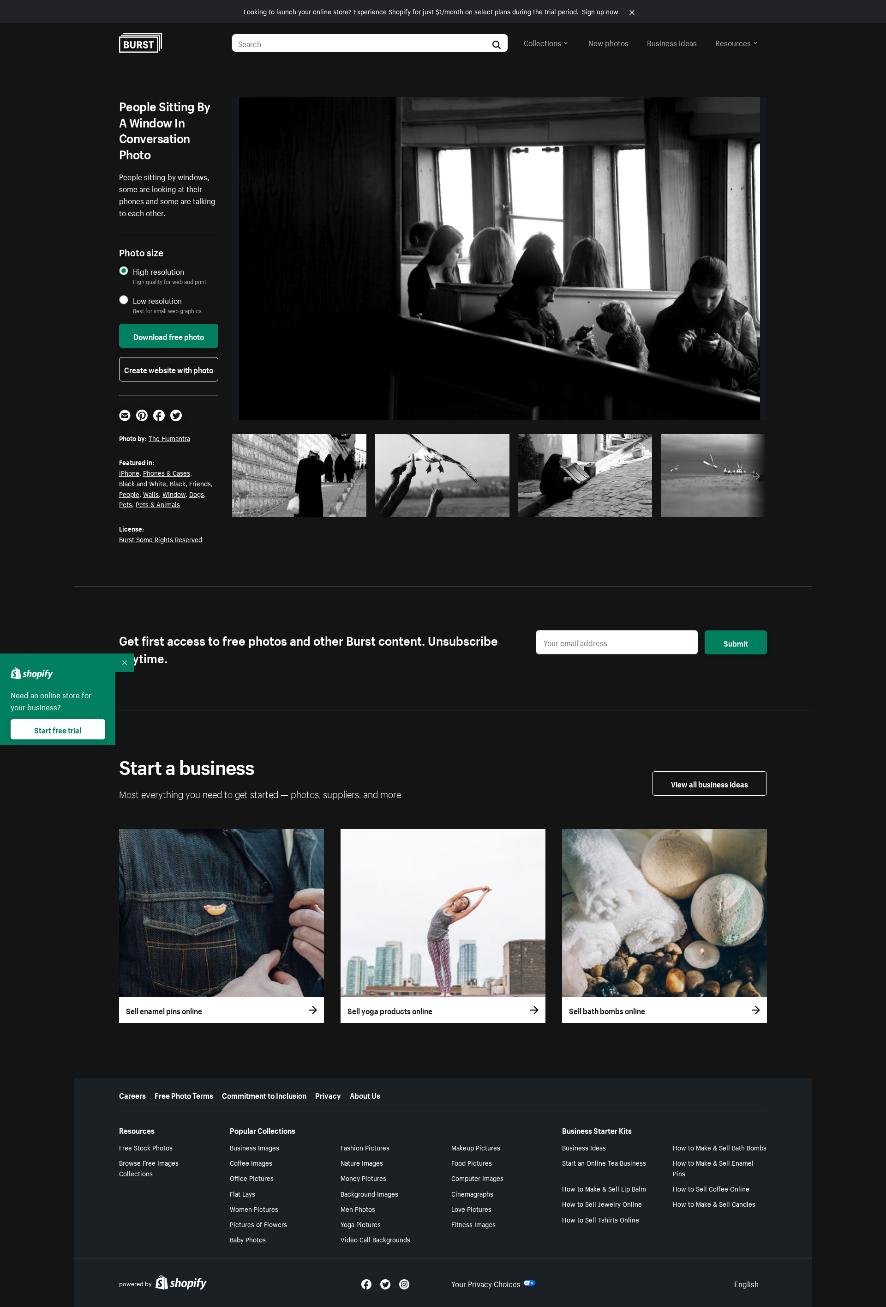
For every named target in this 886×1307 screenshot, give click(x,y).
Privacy (328, 1095)
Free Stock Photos (146, 1147)
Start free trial (57, 729)
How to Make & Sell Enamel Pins (713, 1167)
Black (178, 483)
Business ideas (672, 42)
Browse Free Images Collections (149, 1167)
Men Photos (358, 1209)
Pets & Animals (158, 504)
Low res (338, 507)
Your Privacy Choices (486, 1283)
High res (302, 507)
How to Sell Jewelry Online (602, 1203)
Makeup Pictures (475, 1147)
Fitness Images (473, 1224)
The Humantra (169, 438)
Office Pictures (252, 1178)
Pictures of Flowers (258, 1224)
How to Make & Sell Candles (714, 1203)
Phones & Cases (166, 472)
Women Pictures (254, 1209)
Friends (200, 483)
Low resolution (157, 300)
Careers (132, 1095)
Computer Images (477, 1178)
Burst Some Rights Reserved (160, 539)
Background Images (369, 1193)
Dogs (196, 494)
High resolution (158, 271)
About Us (365, 1095)
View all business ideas (709, 783)
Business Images (254, 1147)
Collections (542, 42)
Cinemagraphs (472, 1193)
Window (174, 494)
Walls (151, 494)
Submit (736, 642)
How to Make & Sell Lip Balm (604, 1188)
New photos (608, 42)
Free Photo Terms (184, 1095)
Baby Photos (248, 1239)
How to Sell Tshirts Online (600, 1219)
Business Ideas (584, 1147)
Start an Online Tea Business (604, 1162)
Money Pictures (363, 1178)
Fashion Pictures (365, 1147)
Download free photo (168, 336)
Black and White (142, 483)
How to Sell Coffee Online (711, 1188)
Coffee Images (251, 1162)
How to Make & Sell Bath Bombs (719, 1147)
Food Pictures (471, 1162)
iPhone (129, 472)
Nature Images (362, 1162)
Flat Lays (242, 1193)
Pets (125, 504)
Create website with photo (168, 369)
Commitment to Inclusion (264, 1095)
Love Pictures (471, 1209)
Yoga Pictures (361, 1224)
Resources (733, 42)
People (129, 494)
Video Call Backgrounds (375, 1239)
